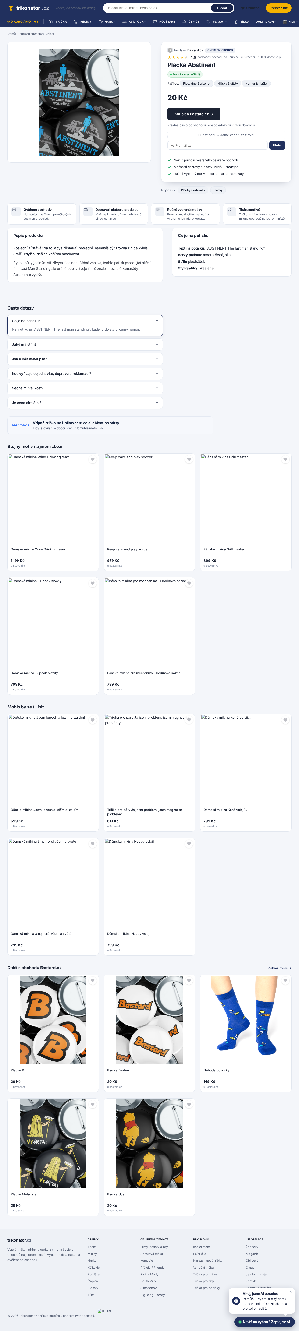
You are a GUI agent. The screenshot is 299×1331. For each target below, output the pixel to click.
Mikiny (92, 1254)
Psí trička (199, 1254)
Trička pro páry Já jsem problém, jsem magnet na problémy (145, 812)
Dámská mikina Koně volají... (225, 810)
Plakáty (93, 1288)
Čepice (93, 1281)
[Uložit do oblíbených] (93, 459)
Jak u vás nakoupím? (29, 359)
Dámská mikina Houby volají (128, 934)
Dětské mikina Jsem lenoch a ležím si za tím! (45, 810)
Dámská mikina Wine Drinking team (38, 549)
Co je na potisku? (26, 321)
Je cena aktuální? (26, 403)
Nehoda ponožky (216, 1070)
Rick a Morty (149, 1274)
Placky (218, 190)
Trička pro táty (203, 1281)
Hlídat (277, 145)
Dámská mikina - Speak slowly (34, 673)
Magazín (252, 1254)
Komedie (146, 1260)
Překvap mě (279, 8)
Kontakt (251, 1281)
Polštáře (94, 1274)
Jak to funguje (256, 1274)
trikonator (32, 8)
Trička (92, 1247)
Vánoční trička (203, 1267)
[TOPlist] (108, 1316)
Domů (11, 33)
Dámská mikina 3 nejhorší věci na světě (41, 934)
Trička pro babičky (206, 1288)
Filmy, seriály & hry (154, 1247)
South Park (148, 1281)
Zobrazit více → (280, 968)
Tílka (91, 1295)
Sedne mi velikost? (27, 388)
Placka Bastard (118, 1070)
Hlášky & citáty (227, 83)
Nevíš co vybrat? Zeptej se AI (266, 1322)
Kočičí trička (202, 1247)
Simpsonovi (148, 1288)
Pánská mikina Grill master (223, 549)
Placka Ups (116, 1194)
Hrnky (92, 1260)
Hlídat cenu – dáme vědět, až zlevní (226, 135)
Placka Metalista (23, 1194)
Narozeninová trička (207, 1260)
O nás (250, 1267)
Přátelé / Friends (152, 1267)
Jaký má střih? (24, 344)
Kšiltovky (94, 1267)
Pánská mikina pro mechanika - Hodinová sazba (144, 673)
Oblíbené (252, 1260)
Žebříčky (252, 1247)
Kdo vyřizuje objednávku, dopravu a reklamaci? (51, 373)
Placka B (17, 1070)
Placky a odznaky (31, 33)
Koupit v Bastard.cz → (193, 114)
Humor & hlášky (256, 83)
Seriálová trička (151, 1254)
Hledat (222, 8)
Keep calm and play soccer (128, 549)
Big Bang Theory (152, 1295)
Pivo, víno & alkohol (196, 83)
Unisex (50, 33)
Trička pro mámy (205, 1274)
